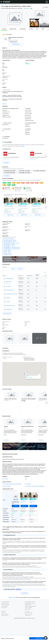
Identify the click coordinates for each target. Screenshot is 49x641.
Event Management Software (30, 601)
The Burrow (8, 286)
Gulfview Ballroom (9, 278)
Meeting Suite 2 (9, 309)
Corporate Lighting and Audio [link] (27, 426)
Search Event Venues (5, 603)
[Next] (48, 29)
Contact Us (3, 612)
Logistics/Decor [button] (23, 434)
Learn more (21, 146)
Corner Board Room (10, 290)
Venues (5, 4)
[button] (14, 18)
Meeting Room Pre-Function (11, 293)
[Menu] (1, 1)
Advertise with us (28, 615)
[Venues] (47, 2)
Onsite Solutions (4, 607)
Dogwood (8, 297)
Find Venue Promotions (5, 604)
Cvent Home (3, 611)
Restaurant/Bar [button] (41, 434)
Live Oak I (8, 301)
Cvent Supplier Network (5, 601)
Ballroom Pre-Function (10, 305)
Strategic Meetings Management (30, 606)
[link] (10, 422)
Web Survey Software (28, 607)
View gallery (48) (44, 25)
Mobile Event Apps (28, 604)
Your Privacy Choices (5, 615)
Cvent (2, 4)
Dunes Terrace (9, 281)
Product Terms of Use (28, 612)
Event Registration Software (30, 603)
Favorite (46, 7)
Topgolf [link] (6, 426)
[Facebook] (26, 479)
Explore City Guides (4, 606)
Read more (4, 103)
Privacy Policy (27, 611)
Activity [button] (5, 434)
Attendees (4, 267)
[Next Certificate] (46, 155)
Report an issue (12, 597)
